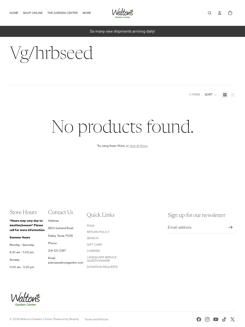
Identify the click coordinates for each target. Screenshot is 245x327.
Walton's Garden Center (36, 319)
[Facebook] (199, 319)
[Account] (219, 13)
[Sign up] (230, 227)
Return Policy (98, 232)
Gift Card (94, 245)
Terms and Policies (96, 319)
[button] (211, 95)
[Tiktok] (224, 319)
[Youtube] (216, 319)
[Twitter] (232, 319)
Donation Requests (102, 267)
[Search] (209, 13)
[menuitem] (86, 13)
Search (92, 238)
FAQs (90, 226)
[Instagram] (207, 319)
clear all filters (138, 146)
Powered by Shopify (66, 319)
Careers (93, 251)
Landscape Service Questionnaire (102, 259)
